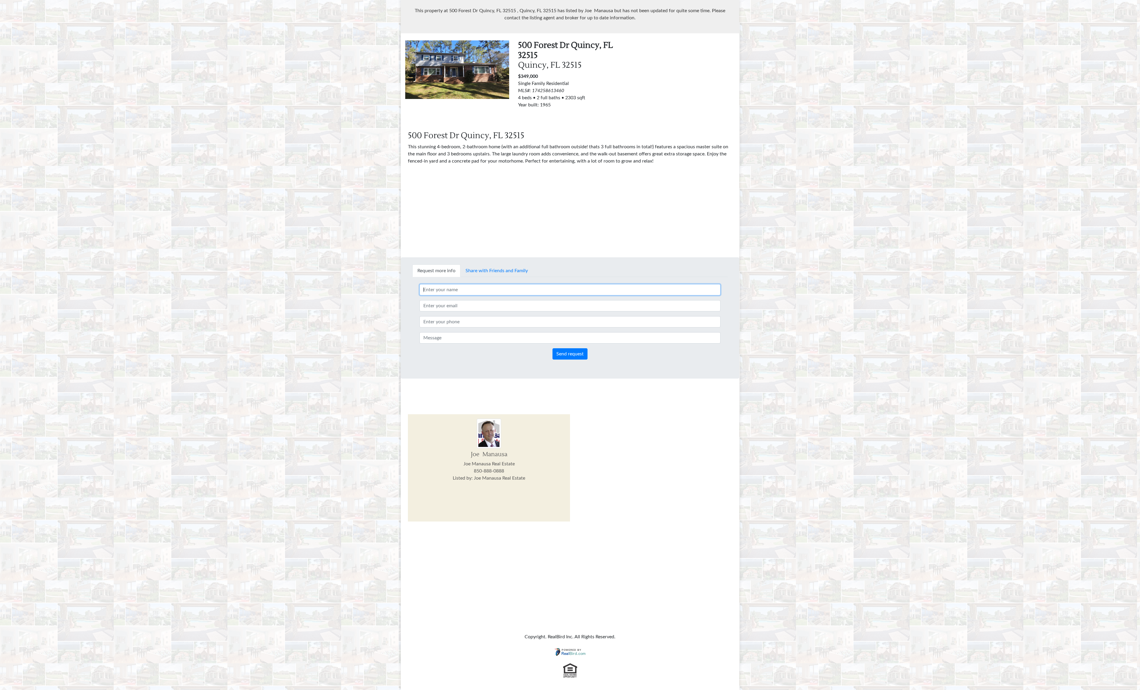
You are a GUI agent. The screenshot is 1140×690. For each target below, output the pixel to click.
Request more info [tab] (436, 270)
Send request (570, 354)
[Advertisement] (683, 82)
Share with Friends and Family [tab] (497, 270)
